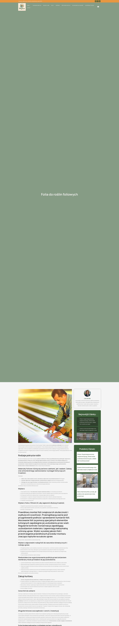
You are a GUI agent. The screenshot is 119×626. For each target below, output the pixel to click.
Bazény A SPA (46, 5)
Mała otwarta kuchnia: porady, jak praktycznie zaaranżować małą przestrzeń (86, 494)
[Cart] (98, 6)
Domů (28, 5)
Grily (52, 5)
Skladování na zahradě (77, 5)
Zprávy (28, 7)
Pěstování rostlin (66, 5)
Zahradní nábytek (37, 5)
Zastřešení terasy (89, 5)
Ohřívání (58, 5)
